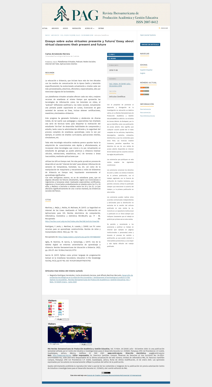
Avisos (65, 28)
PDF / (112, 54)
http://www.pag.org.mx (62, 355)
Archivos (55, 28)
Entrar (101, 28)
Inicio (47, 35)
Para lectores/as (145, 109)
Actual (44, 28)
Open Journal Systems (148, 35)
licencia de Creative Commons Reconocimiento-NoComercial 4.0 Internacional (114, 375)
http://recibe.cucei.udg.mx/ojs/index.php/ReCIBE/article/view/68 (72, 221)
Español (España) (146, 70)
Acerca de (89, 28)
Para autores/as (145, 112)
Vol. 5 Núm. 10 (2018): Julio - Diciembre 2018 (76, 35)
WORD (113, 58)
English (142, 73)
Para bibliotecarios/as (147, 116)
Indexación (76, 28)
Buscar (164, 28)
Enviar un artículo (150, 44)
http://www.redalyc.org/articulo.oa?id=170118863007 (79, 237)
